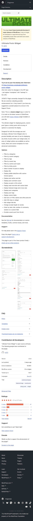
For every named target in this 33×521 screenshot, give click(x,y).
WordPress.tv (6, 478)
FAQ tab (9, 220)
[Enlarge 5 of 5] (29, 303)
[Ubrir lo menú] (30, 2)
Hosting (4, 461)
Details (5, 56)
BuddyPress (6, 491)
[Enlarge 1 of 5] (13, 252)
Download (5, 50)
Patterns (19, 464)
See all (29, 418)
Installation (6, 65)
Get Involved (21, 469)
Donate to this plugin (8, 445)
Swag (19, 478)
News (3, 458)
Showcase (20, 455)
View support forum (7, 431)
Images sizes (5, 329)
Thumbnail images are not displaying (12, 334)
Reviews (5, 61)
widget (29, 386)
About (3, 455)
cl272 (5, 46)
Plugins (19, 461)
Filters (3, 318)
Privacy (4, 464)
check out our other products (10, 243)
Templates (5, 324)
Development (7, 69)
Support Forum (21, 230)
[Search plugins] (18, 13)
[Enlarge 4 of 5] (29, 279)
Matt (4, 486)
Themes (19, 458)
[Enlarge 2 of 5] (13, 272)
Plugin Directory (6, 7)
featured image (19, 383)
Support (5, 73)
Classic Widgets (14, 117)
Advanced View (6, 391)
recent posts (28, 383)
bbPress (5, 489)
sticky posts (23, 386)
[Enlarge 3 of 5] (29, 252)
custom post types (26, 380)
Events (19, 472)
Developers (5, 475)
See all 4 (29, 376)
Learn (3, 469)
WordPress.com (7, 483)
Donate (20, 475)
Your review (5, 418)
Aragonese (8, 499)
